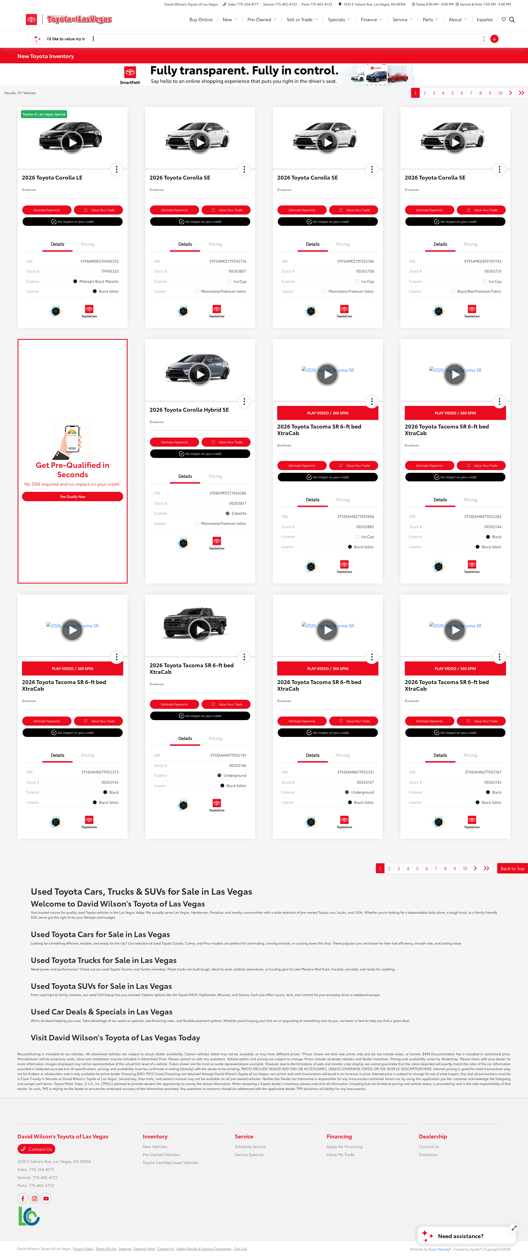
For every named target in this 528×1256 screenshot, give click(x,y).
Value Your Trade (103, 210)
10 (500, 92)
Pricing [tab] (88, 244)
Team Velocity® (439, 1249)
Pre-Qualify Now (72, 496)
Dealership (433, 1136)
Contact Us (40, 1149)
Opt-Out (240, 1248)
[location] (340, 4)
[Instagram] (34, 1198)
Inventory (155, 1136)
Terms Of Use (106, 1248)
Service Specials (249, 1154)
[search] (512, 20)
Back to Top (512, 868)
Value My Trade (340, 1154)
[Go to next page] (511, 93)
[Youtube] (45, 1198)
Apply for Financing (345, 1146)
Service (244, 1136)
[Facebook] (22, 1198)
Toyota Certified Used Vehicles (171, 1162)
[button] (116, 169)
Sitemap (125, 1248)
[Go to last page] (521, 93)
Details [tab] (57, 244)
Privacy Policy (83, 1248)
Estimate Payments (47, 210)
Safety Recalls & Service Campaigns (204, 1248)
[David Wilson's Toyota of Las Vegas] (64, 18)
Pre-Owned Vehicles (161, 1154)
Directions (428, 1154)
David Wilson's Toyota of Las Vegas (44, 1248)
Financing (339, 1136)
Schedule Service (250, 1146)
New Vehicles (155, 1146)
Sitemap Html (144, 1248)
